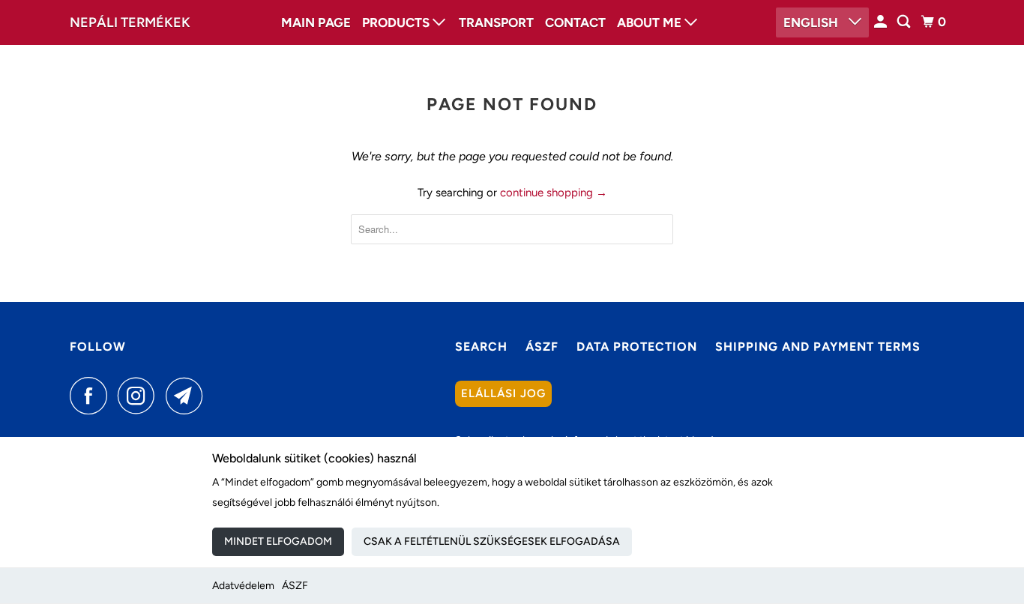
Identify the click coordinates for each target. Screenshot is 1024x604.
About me (650, 22)
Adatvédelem (243, 585)
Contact (575, 22)
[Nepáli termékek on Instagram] (140, 395)
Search (481, 346)
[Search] (904, 22)
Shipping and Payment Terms (818, 346)
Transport (496, 22)
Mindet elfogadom (278, 541)
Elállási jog (503, 393)
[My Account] (881, 22)
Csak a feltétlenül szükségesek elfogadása (492, 541)
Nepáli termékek (130, 22)
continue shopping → (553, 192)
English (812, 22)
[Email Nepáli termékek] (188, 395)
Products (397, 22)
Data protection (636, 346)
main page (316, 22)
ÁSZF (295, 585)
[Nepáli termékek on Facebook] (92, 395)
